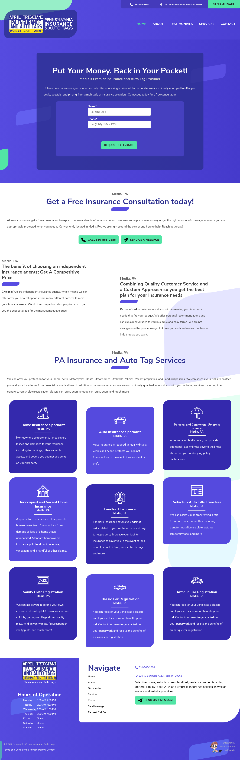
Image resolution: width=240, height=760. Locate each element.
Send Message (224, 4)
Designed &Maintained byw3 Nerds (227, 746)
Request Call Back (98, 712)
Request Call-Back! (119, 145)
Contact (228, 24)
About (158, 24)
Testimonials (181, 24)
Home (141, 24)
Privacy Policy (37, 750)
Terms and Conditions (15, 750)
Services (206, 24)
